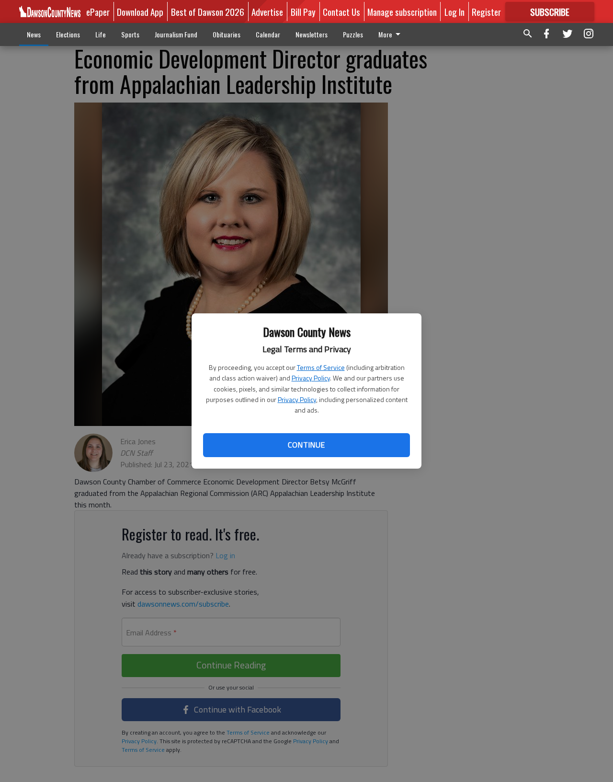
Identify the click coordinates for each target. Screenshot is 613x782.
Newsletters (311, 34)
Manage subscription (402, 11)
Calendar (268, 34)
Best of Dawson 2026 (207, 11)
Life (100, 34)
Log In (454, 11)
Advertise (267, 11)
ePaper (98, 11)
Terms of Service (321, 367)
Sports (130, 34)
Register (486, 11)
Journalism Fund (176, 34)
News (34, 34)
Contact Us (341, 11)
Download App (140, 11)
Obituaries (226, 34)
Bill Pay (303, 11)
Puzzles (353, 34)
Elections (68, 34)
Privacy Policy (311, 378)
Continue (306, 444)
